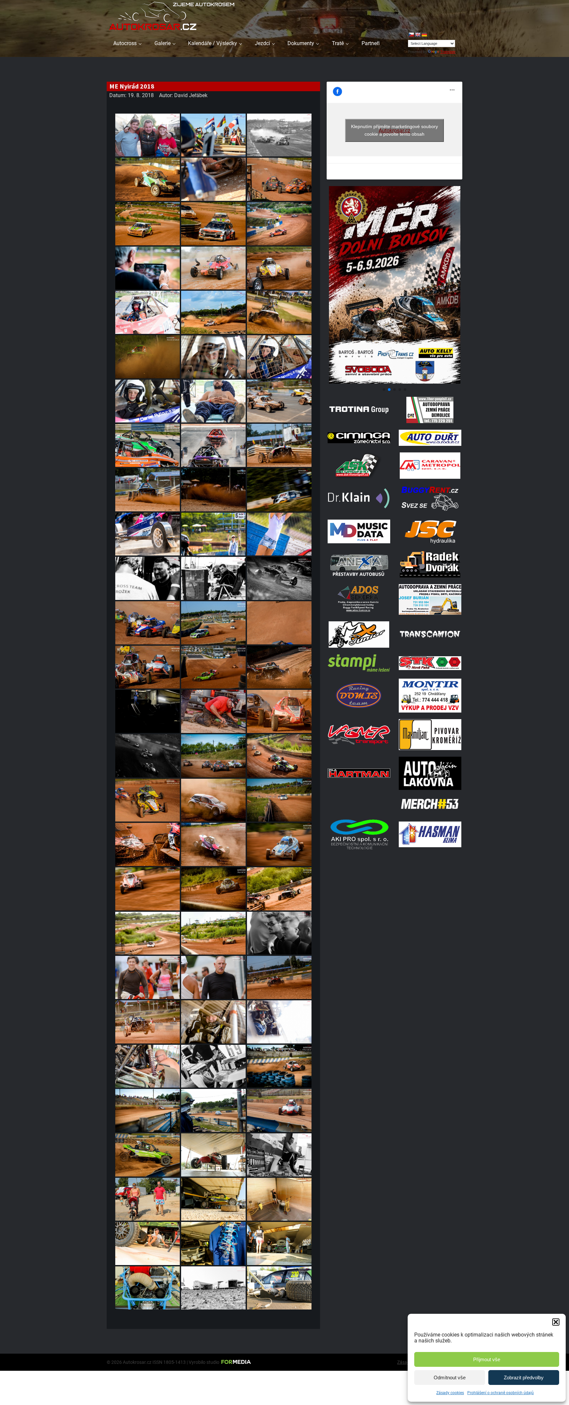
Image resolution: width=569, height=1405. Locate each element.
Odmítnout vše (450, 1377)
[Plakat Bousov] (394, 382)
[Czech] (411, 34)
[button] (556, 1322)
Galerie (162, 43)
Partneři (371, 43)
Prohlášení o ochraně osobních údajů (500, 1393)
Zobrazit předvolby (524, 1377)
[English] (417, 34)
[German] (424, 34)
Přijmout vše (486, 1359)
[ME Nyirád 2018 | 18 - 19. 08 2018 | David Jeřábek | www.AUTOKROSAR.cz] (147, 135)
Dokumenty (300, 43)
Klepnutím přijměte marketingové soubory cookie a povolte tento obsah (394, 130)
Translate (447, 52)
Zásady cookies (450, 1393)
